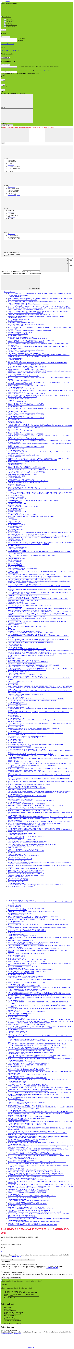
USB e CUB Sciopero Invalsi (16, 834)
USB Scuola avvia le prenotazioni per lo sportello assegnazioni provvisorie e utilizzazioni (33, 728)
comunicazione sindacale (15, 607)
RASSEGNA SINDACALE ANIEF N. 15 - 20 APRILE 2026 (26, 414)
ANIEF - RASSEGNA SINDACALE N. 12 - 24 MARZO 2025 (26, 908)
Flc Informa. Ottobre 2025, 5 (16, 602)
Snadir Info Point (13, 683)
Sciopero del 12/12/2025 (15, 565)
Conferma (9, 125)
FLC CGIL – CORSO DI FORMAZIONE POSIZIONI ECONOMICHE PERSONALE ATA (35, 948)
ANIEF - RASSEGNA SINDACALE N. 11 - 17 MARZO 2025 (26, 918)
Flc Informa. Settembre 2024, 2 (17, 1220)
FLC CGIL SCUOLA (14, 523)
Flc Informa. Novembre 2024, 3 (17, 1110)
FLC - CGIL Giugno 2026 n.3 (16, 326)
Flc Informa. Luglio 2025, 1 (16, 718)
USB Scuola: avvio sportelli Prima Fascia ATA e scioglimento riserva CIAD (29, 809)
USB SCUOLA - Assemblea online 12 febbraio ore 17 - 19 (25, 990)
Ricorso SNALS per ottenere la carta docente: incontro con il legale (27, 1192)
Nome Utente (21, 38)
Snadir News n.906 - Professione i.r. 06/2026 (21, 337)
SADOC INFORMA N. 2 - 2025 (17, 704)
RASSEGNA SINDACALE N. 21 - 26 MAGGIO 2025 (24, 762)
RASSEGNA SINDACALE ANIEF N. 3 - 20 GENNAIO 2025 (26, 1024)
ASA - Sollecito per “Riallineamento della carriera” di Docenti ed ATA (28, 841)
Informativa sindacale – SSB (16, 958)
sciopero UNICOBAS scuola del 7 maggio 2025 (22, 833)
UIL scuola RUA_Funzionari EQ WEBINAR (21, 973)
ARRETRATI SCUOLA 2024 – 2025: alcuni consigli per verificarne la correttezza (31, 516)
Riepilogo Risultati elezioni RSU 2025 (19, 831)
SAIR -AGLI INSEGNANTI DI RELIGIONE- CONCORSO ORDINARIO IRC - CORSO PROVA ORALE (40, 686)
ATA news (11, 400)
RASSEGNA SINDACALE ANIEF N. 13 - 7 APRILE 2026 (25, 427)
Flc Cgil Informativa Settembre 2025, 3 (19, 671)
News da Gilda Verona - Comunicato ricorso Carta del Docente (26, 843)
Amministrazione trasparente (12, 1320)
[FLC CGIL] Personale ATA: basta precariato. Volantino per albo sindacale (29, 330)
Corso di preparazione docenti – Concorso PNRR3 (22, 568)
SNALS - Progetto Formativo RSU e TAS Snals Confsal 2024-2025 (27, 1118)
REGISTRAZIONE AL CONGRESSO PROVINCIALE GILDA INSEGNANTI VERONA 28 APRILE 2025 (40, 830)
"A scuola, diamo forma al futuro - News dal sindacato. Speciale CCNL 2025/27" (31, 424)
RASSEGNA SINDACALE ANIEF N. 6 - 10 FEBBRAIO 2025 (26, 982)
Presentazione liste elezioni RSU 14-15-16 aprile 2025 (23, 855)
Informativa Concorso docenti (16, 955)
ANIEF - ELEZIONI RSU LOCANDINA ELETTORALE (25, 872)
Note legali (7, 1309)
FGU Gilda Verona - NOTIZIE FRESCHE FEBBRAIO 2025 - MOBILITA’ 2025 (31, 995)
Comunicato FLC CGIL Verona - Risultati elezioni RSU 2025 (25, 786)
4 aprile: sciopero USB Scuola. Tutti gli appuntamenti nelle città (26, 870)
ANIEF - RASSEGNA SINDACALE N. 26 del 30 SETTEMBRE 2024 (29, 1197)
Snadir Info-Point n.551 (14, 432)
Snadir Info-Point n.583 (14, 359)
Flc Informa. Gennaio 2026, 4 (16, 508)
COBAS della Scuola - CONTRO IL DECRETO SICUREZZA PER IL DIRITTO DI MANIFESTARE (38, 1087)
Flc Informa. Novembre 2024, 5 (17, 1081)
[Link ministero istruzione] (9, 3)
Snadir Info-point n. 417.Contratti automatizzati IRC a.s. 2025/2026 (27, 676)
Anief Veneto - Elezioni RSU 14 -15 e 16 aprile (21, 839)
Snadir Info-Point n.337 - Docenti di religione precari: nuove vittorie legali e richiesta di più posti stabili (37, 927)
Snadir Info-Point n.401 (14, 705)
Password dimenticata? (7, 44)
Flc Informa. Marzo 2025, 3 (16, 914)
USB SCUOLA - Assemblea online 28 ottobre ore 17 (23, 1158)
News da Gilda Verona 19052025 (17, 789)
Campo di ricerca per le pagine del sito (12, 271)
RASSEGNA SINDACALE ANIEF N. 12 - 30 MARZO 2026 (26, 434)
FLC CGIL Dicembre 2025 (16, 539)
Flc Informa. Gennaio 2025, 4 (16, 1000)
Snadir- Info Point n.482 (15, 645)
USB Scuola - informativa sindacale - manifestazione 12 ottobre (26, 1188)
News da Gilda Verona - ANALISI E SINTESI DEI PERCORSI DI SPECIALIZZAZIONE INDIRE (37, 805)
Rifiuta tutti (15, 1260)
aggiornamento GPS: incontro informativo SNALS (22, 474)
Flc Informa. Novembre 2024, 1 (17, 1144)
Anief (9, 628)
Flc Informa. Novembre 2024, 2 (17, 1126)
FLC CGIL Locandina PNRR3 (17, 623)
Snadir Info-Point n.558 (14, 421)
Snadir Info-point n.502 (14, 561)
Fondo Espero (12, 852)
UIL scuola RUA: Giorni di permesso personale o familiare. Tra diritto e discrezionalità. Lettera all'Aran (37, 1133)
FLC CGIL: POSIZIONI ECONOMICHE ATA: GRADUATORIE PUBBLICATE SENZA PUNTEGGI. (38, 306)
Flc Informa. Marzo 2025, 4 (16, 883)
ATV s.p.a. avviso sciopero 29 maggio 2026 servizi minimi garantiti (27, 368)
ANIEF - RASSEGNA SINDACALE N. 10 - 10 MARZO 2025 (26, 929)
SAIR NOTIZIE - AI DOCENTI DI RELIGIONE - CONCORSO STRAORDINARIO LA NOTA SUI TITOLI (40, 1186)
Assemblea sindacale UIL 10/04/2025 (18, 860)
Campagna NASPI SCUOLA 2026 (18, 334)
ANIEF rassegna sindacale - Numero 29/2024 (21, 1160)
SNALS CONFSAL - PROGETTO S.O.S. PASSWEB (24, 1223)
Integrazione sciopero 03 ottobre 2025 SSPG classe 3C (23, 660)
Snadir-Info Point (13, 684)
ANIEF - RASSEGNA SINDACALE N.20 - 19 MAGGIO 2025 (26, 788)
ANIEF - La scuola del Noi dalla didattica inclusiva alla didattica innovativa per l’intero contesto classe (37, 1162)
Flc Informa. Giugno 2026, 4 (16, 317)
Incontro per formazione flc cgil (17, 463)
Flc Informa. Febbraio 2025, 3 (16, 968)
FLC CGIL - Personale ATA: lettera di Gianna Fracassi (23, 849)
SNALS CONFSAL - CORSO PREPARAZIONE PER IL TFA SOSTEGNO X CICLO (33, 810)
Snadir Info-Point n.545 (14, 456)
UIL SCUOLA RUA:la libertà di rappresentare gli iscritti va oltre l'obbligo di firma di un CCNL (35, 700)
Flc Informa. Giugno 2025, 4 (16, 731)
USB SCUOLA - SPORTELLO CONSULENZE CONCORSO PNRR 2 (29, 1068)
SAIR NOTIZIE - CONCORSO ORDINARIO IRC (23, 1134)
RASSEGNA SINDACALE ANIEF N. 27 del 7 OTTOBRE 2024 (27, 1179)
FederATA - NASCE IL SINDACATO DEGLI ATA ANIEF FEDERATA (29, 1189)
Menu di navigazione (34, 288)
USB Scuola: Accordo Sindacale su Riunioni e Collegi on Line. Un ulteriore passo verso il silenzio (36, 316)
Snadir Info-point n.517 (14, 527)
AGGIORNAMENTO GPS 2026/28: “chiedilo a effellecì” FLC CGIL (28, 481)
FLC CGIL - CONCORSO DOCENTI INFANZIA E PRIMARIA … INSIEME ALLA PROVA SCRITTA (39, 1020)
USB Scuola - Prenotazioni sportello (18, 319)
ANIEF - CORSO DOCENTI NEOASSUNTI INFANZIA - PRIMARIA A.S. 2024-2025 (34, 1171)
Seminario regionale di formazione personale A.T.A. (23, 487)
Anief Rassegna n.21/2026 (15, 358)
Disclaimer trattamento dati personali (11, 1333)
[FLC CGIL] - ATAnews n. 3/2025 (18, 797)
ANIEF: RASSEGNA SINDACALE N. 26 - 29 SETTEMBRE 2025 (28, 662)
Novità (70, 260)
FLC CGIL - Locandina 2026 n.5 (17, 401)
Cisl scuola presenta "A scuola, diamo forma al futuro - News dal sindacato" (29, 579)
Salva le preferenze (15, 1277)
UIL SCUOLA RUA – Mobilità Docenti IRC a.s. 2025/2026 (25, 944)
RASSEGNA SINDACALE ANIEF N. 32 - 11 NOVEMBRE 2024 (27, 1123)
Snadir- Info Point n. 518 (15, 526)
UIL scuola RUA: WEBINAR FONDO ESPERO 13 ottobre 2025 (27, 649)
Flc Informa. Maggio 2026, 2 (16, 387)
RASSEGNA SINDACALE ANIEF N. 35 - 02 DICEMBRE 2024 (27, 1078)
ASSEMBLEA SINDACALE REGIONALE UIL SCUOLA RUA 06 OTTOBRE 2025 (33, 665)
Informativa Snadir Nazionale (16, 566)
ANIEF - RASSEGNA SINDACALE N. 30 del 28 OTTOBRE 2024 (28, 1152)
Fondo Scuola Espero (14, 545)
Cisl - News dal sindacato (15, 321)
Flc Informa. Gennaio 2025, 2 (16, 1029)
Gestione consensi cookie (11, 1319)
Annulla (3, 125)
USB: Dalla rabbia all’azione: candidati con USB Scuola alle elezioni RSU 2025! (31, 1057)
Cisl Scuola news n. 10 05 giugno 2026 (19, 351)
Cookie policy (8, 1307)
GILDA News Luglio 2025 (16, 695)
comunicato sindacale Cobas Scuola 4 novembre (21, 603)
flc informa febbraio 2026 (15, 495)
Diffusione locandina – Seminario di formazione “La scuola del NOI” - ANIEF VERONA (33, 500)
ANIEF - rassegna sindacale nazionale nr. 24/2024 (22, 1217)
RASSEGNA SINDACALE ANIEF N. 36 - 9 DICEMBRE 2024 (27, 1074)
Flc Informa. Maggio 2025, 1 (16, 794)
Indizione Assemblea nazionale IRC (18, 1015)
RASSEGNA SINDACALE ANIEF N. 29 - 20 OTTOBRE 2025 (27, 626)
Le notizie (70, 264)
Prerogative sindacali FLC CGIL (17, 511)
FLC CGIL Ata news (14, 557)
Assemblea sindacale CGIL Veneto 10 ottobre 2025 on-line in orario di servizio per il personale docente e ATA (39, 650)
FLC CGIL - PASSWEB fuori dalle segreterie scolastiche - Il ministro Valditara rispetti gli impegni (36, 1173)
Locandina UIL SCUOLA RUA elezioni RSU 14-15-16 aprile (25, 846)
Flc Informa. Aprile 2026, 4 (16, 406)
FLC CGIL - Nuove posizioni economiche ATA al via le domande (26, 1102)
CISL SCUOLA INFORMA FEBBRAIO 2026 (21, 479)
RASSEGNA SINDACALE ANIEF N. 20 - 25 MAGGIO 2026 (26, 369)
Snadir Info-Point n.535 (14, 484)
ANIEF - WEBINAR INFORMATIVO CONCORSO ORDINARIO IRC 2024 (31, 1131)
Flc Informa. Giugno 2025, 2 (16, 742)
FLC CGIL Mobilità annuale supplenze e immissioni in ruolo (25, 694)
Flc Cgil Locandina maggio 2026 (17, 374)
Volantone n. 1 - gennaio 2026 (16, 497)
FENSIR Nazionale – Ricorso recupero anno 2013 (22, 977)
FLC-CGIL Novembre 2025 (16, 569)
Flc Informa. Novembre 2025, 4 (17, 550)
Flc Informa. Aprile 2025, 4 (16, 815)
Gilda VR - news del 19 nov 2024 (17, 1100)
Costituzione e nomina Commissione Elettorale (21, 900)
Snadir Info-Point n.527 (14, 505)
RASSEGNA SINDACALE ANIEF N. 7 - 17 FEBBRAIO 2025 (26, 971)
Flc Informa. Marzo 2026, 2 (16, 450)
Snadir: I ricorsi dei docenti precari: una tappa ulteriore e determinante (27, 729)
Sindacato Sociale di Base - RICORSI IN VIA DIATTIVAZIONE (27, 931)
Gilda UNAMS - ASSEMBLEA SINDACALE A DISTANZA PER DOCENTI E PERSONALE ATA (37, 1079)
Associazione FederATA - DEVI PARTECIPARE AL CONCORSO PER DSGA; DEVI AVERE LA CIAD (39, 822)
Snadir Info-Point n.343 (14, 905)
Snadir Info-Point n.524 (14, 513)
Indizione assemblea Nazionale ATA (18, 1016)
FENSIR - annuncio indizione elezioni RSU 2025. (22, 1013)
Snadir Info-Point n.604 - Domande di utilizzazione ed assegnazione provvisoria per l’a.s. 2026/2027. (37, 301)
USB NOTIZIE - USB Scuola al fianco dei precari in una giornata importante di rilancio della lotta (36, 1175)
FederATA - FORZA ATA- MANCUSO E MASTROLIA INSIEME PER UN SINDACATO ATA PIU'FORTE (40, 987)
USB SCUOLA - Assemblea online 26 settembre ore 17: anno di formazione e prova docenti (34, 1212)
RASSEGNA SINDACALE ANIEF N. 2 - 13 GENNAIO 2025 (26, 1039)
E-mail (20, 66)
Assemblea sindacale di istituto (16, 857)
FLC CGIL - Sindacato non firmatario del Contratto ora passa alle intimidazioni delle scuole (34, 1221)
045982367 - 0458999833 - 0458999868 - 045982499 (22, 1292)
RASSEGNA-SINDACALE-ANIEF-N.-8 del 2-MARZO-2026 (26, 468)
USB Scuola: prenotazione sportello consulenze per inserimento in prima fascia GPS (32, 844)
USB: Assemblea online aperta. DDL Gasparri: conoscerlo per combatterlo (29, 634)
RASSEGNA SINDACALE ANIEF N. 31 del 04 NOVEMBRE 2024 (28, 1139)
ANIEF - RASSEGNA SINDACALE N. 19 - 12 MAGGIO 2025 (27, 796)
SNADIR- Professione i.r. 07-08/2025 (19, 707)
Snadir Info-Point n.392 (14, 726)
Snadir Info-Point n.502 (14, 563)
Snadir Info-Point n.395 (14, 716)
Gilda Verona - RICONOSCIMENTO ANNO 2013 (23, 1141)
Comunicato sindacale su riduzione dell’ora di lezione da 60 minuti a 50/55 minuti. (31, 555)
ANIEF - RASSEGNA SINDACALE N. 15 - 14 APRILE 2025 (26, 836)
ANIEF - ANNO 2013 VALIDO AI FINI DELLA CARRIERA (26, 1070)
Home (70, 259)
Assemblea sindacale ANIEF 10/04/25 (19, 876)
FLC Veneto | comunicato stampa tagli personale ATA (23, 376)
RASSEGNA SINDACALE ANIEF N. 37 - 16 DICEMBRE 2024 (27, 1065)
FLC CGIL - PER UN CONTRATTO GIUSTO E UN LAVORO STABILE (30, 1163)
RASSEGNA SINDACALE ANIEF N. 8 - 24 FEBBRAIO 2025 (26, 961)
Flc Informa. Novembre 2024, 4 (17, 1095)
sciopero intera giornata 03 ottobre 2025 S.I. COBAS (23, 663)
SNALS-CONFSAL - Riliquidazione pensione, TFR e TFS (25, 868)
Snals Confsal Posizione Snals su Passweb (20, 332)
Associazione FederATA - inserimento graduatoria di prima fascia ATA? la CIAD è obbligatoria (35, 823)
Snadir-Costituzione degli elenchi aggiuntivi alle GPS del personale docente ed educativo (33, 942)
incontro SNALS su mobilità (16, 448)
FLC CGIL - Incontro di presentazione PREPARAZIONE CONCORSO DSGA (31, 1050)
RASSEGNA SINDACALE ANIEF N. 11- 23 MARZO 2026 (26, 439)
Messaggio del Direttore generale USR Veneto (21, 322)
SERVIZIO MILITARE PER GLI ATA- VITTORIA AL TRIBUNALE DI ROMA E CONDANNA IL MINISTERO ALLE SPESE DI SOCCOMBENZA (38, 599)
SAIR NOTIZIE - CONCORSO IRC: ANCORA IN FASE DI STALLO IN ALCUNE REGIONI (36, 919)
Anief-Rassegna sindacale (15, 647)
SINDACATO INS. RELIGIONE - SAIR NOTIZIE (23, 506)
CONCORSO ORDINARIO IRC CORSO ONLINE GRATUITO (27, 736)
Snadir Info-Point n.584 (14, 361)
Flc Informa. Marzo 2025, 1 (16, 934)
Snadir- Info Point (13, 531)
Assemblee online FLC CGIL (16, 854)
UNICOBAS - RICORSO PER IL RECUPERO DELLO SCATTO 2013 (29, 1084)
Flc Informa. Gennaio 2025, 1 (16, 1053)
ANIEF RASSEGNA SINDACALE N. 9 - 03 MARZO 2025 (26, 953)
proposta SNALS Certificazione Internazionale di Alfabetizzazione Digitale (29, 1176)
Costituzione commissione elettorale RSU (20, 864)
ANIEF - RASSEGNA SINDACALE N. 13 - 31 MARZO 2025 (26, 873)
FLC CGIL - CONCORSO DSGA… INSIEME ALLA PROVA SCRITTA (29, 1023)
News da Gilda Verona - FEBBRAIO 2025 (20, 940)
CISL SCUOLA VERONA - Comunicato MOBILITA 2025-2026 (27, 960)
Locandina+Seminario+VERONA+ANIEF (20, 1083)
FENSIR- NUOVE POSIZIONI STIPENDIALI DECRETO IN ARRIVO (29, 1116)
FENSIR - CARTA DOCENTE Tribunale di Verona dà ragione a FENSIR (29, 784)
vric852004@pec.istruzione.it (23, 1296)
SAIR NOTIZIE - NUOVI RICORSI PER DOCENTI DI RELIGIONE (29, 1207)
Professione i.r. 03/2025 (14, 932)
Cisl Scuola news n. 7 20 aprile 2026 (18, 411)
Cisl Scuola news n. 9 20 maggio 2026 (19, 380)
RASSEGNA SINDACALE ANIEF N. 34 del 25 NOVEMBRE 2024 (28, 1086)
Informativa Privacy (10, 1310)
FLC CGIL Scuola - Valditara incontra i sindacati (22, 1178)
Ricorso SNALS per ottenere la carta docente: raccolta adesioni (26, 350)
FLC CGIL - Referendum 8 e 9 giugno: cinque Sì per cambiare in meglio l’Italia (30, 754)
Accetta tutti (28, 1260)
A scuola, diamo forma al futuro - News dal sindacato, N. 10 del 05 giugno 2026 (31, 340)
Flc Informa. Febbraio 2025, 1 (16, 984)
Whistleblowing (8, 1317)
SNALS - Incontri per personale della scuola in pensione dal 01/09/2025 (28, 1200)
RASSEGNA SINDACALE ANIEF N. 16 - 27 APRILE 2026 (26, 405)
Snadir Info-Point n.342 (14, 906)
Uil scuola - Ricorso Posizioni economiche (20, 398)
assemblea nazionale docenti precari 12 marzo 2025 (22, 935)
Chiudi (3, 80)
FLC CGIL (11, 518)
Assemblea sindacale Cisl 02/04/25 (18, 880)
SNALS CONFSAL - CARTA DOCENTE (20, 799)
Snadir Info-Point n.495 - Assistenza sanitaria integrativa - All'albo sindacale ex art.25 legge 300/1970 (37, 621)
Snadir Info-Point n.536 (14, 477)
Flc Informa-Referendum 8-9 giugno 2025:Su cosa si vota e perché (27, 747)
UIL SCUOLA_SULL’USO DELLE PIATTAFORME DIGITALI (27, 1191)
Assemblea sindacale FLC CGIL (17, 910)
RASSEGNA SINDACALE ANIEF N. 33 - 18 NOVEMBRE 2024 (27, 1105)
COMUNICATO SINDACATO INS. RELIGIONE (23, 515)
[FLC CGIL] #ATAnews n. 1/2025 (18, 1034)
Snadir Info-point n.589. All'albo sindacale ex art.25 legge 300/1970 (27, 338)
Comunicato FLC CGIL (15, 502)
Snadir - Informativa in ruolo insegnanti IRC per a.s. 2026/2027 (26, 324)
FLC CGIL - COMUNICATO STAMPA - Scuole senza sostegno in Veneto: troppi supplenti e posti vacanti (38, 1218)
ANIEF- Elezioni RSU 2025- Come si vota (20, 886)
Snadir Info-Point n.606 (14, 296)
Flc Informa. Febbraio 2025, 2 (16, 974)
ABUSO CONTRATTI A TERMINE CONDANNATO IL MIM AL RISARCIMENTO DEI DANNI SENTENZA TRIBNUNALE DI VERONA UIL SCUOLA (37, 363)
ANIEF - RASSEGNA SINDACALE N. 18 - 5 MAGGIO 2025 (26, 804)
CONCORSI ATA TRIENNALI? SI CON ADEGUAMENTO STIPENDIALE (31, 632)
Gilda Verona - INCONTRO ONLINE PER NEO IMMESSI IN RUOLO (29, 1210)
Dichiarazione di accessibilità (12, 1314)
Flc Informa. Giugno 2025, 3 (16, 739)
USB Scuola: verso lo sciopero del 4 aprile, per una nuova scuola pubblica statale (31, 911)
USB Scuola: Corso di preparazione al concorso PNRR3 (24, 595)
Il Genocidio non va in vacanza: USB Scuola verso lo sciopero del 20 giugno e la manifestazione (35, 744)
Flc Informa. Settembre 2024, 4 (17, 1199)
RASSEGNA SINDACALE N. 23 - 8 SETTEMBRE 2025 (25, 674)
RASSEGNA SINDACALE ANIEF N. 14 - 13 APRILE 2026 (26, 418)
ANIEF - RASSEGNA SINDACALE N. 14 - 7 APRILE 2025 (26, 851)
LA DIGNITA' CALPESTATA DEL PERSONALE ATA (24, 631)
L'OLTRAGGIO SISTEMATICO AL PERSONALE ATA (25, 597)
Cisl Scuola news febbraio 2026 (17, 503)
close (2, 143)
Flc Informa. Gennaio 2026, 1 (16, 524)
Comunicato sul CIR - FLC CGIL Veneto (20, 681)
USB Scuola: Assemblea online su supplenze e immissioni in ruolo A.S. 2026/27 (31, 314)
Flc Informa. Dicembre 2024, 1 (17, 1076)
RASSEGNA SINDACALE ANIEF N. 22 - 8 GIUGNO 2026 (26, 342)
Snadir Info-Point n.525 (14, 510)
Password (20, 40)
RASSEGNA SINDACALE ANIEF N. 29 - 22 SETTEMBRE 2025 (27, 666)
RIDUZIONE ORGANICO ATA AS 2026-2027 (22, 389)
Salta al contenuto (6, 1)
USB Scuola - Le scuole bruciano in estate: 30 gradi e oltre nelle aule (27, 366)
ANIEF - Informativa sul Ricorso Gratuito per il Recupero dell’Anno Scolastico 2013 (32, 1170)
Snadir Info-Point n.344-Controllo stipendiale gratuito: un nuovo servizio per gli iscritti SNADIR (35, 885)
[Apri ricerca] (59, 135)
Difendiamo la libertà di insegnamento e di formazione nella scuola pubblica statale (31, 574)
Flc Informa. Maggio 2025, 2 (16, 767)
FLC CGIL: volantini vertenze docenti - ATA (21, 303)
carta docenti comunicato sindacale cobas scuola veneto (23, 455)
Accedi (3, 29)
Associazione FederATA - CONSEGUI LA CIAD (22, 966)
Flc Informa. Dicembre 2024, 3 (17, 1060)
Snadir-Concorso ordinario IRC (17, 734)
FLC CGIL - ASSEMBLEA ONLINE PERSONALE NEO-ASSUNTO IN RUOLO (32, 1209)
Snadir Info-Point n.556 (14, 429)
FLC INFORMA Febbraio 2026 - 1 (18, 498)
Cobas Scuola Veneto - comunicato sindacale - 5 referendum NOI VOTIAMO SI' (31, 801)
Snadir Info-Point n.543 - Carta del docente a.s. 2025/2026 (24, 466)
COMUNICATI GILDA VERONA (18, 1120)
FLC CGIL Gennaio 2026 (15, 521)
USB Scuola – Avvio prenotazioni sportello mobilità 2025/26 (25, 976)
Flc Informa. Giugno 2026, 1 (16, 348)
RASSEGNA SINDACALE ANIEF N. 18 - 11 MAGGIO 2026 (26, 385)
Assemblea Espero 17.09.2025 (16, 673)
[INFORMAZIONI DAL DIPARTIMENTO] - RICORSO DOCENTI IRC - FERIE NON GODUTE (37, 347)
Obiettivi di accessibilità (11, 1315)
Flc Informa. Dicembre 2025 (16, 540)
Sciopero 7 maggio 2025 (15, 820)
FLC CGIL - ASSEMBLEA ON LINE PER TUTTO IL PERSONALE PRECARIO (32, 1225)
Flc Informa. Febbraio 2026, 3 (16, 476)
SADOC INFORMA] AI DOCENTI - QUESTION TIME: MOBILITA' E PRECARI (33, 916)
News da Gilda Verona (14, 644)
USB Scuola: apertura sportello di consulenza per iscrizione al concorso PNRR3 (31, 642)
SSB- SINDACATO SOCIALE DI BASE (20, 913)
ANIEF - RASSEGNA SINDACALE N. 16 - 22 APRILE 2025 (26, 825)
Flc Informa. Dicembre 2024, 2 (17, 1066)
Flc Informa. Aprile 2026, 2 (16, 422)
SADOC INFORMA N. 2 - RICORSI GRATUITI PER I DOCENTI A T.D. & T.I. (32, 1196)
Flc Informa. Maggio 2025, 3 (16, 757)
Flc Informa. (11, 629)
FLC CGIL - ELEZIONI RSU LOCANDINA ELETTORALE (26, 875)
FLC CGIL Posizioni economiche (17, 547)
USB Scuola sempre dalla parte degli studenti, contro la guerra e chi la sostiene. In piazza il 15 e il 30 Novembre (40, 1121)
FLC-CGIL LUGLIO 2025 (16, 697)
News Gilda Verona (13, 624)
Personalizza (4, 1260)
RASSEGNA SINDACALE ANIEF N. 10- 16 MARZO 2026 (26, 447)
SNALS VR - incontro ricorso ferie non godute (21, 1062)
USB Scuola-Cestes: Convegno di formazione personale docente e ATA (28, 1063)
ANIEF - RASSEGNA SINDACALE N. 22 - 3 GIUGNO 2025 (26, 749)
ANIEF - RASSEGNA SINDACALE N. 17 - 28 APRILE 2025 (26, 807)
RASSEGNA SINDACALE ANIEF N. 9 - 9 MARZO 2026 (25, 461)
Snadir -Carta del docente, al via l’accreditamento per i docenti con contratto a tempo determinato (35, 733)
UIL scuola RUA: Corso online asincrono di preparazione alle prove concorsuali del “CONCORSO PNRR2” (39, 1055)
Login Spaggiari (47, 70)
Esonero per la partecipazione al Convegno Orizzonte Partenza (26, 353)
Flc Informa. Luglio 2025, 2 (16, 702)
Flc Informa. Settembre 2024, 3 (17, 1205)
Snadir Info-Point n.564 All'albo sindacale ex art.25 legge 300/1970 (27, 403)
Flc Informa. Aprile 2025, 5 (16, 802)
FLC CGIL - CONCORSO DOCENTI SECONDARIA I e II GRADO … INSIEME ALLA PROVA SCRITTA (40, 1021)
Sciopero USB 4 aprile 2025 (16, 881)
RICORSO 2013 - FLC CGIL (16, 847)
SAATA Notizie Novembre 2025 (17, 548)
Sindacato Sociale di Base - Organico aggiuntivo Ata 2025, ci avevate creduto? (30, 969)
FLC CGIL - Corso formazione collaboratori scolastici (23, 1202)
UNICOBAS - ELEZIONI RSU (17, 1032)
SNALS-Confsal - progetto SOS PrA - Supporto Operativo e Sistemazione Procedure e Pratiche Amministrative (39, 1058)
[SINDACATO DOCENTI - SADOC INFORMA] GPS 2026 (26, 482)
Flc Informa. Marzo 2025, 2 (16, 838)
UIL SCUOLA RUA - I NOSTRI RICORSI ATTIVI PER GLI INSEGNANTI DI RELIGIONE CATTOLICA (40, 1184)
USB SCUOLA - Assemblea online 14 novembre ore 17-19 (25, 584)
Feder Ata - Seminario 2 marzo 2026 (18, 485)
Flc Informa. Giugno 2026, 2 (16, 335)
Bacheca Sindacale (9, 292)
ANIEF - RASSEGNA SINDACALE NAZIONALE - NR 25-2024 (27, 1204)
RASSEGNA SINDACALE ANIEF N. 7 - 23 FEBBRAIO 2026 (26, 473)
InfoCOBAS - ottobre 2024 (16, 1168)
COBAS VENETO (13, 519)
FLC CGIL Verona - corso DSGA (17, 1031)
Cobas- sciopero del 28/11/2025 (17, 558)
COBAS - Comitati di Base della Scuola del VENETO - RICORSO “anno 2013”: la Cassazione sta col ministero (40, 755)
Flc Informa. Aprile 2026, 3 (16, 416)
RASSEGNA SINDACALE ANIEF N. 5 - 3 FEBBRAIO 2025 (26, 989)
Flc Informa (11, 657)
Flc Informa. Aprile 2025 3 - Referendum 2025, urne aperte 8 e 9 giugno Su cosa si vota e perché (35, 828)
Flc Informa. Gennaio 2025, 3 (16, 1018)
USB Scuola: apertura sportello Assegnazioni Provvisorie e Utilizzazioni (28, 305)
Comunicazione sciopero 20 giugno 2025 (19, 746)
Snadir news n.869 (13, 419)
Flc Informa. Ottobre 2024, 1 (16, 1194)
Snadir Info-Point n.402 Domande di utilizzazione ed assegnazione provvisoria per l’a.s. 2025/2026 (36, 699)
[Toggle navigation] (15, 135)
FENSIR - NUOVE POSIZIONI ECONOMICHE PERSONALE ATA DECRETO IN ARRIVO (36, 1142)
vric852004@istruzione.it (22, 1294)
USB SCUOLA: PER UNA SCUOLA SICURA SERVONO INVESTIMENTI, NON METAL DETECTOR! (40, 426)
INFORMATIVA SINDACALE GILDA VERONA (23, 737)
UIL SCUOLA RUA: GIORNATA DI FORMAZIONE (24, 986)
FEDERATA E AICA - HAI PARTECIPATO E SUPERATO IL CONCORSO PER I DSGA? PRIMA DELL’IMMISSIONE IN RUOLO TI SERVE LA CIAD (37, 769)
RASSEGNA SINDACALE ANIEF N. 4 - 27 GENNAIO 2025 (26, 1011)
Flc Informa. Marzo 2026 (15, 464)
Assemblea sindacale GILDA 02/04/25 (19, 878)
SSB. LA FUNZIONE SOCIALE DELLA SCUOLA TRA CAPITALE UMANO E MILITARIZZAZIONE (39, 862)
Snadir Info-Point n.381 (14, 741)
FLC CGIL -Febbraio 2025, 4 (16, 956)
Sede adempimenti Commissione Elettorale (20, 859)
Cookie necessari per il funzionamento (12, 1272)
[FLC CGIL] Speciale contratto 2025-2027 (20, 431)
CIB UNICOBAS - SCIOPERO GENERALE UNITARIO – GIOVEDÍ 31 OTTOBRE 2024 (35, 1154)
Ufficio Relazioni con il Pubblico (13, 1312)
